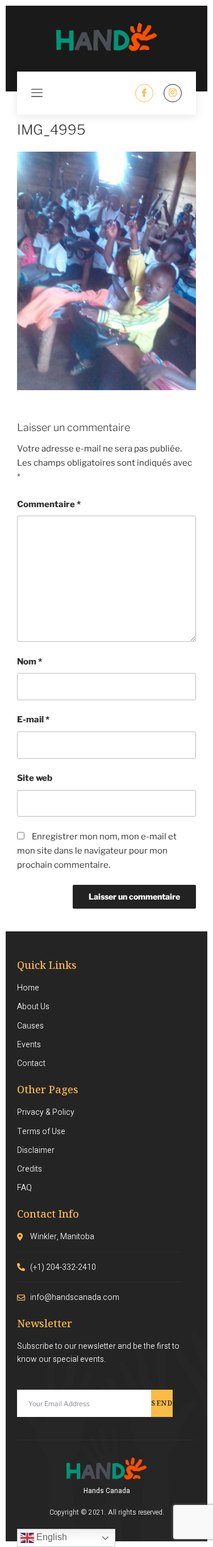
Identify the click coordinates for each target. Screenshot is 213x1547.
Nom (29, 662)
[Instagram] (173, 93)
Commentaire (49, 504)
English (50, 1537)
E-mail (33, 719)
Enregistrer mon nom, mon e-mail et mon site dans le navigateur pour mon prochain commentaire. (97, 850)
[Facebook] (144, 93)
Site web (34, 778)
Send (162, 1403)
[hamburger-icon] (37, 93)
